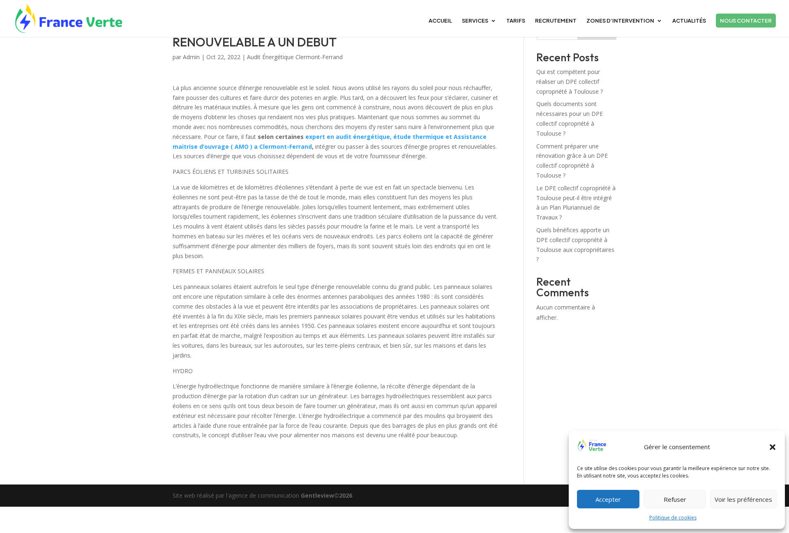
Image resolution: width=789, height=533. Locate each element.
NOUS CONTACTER (746, 20)
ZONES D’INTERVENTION (620, 21)
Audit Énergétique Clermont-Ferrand (295, 57)
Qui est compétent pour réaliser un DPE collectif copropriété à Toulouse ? (569, 81)
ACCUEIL (440, 21)
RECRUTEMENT (556, 21)
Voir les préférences (743, 499)
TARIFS (515, 21)
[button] (772, 447)
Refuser (675, 499)
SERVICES (475, 21)
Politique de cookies (673, 517)
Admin (191, 57)
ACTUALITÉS (689, 21)
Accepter (608, 499)
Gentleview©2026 (326, 495)
